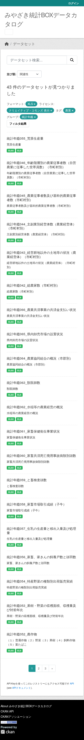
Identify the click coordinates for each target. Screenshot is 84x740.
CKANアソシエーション (16, 716)
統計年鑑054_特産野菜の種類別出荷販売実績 (40, 581)
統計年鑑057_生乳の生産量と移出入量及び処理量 (41, 530)
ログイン (73, 3)
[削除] (34, 104)
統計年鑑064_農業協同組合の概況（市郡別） (40, 358)
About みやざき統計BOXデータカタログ (26, 706)
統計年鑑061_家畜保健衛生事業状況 (33, 431)
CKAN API (7, 711)
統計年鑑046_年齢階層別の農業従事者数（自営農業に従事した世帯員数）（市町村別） (41, 164)
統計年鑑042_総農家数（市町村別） (33, 285)
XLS (19, 150)
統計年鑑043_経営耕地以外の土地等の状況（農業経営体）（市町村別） (41, 254)
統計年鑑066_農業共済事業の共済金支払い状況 (41, 309)
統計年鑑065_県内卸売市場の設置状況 (35, 334)
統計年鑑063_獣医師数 (23, 382)
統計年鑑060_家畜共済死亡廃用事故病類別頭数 (41, 455)
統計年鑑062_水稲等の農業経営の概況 (35, 407)
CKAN (7, 732)
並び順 (11, 74)
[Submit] (72, 60)
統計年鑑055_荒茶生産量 (25, 138)
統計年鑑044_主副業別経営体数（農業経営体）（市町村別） (41, 226)
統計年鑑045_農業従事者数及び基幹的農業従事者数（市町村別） (41, 197)
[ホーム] (7, 43)
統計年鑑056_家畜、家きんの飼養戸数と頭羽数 (41, 557)
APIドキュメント (21, 687)
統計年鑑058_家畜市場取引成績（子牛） (36, 504)
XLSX (11, 150)
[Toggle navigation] (9, 32)
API (72, 683)
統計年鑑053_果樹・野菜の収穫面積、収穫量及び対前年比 (41, 607)
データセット (24, 43)
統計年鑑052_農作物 (22, 634)
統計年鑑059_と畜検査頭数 (27, 480)
